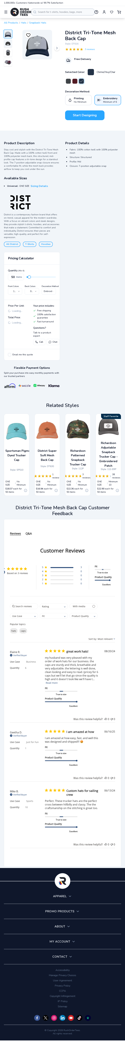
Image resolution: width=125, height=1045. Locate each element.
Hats (23, 23)
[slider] (29, 277)
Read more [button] (52, 682)
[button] (62, 568)
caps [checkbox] (23, 630)
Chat (55, 341)
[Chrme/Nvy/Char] (91, 72)
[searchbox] (24, 606)
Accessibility (63, 970)
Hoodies (45, 244)
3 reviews (90, 49)
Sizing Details (39, 186)
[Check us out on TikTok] (79, 1018)
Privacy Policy (62, 986)
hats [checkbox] (13, 630)
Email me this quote (23, 354)
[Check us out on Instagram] (54, 1018)
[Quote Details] (25, 490)
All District (12, 244)
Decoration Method (50, 286)
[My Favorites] (111, 12)
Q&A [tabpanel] (29, 533)
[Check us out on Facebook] (37, 1018)
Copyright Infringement (62, 996)
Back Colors (30, 286)
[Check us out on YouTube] (71, 1018)
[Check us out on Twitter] (46, 1018)
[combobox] (62, 12)
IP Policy (63, 1001)
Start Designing (85, 115)
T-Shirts (29, 244)
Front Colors (13, 286)
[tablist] (62, 530)
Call (41, 341)
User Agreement (62, 980)
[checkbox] (9, 354)
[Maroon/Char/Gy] (74, 81)
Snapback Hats (37, 23)
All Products (11, 23)
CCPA (62, 991)
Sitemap (62, 1006)
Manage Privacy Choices (62, 975)
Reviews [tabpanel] (15, 533)
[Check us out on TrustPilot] (88, 1018)
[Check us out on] (62, 1018)
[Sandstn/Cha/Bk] (68, 81)
